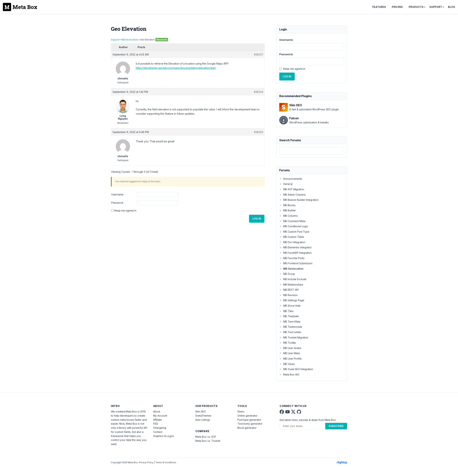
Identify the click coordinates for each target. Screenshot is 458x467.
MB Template (291, 316)
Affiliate (157, 419)
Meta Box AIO (291, 374)
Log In (256, 218)
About (156, 411)
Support (435, 6)
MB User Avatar (292, 348)
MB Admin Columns (294, 194)
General (288, 183)
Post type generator (249, 419)
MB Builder (289, 210)
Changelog (159, 427)
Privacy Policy (146, 462)
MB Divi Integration (294, 242)
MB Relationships (293, 284)
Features (379, 6)
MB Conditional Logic (295, 226)
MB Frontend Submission (297, 263)
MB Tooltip (289, 342)
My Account (160, 415)
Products (416, 6)
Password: (117, 202)
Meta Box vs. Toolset (207, 440)
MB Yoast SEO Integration (298, 369)
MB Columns (290, 215)
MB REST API (291, 289)
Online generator (247, 415)
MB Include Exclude (294, 279)
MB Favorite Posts (293, 258)
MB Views (289, 363)
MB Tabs (288, 311)
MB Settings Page (293, 300)
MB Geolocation (129, 39)
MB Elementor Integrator (297, 247)
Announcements (292, 178)
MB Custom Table (293, 236)
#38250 (258, 132)
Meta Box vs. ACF (205, 436)
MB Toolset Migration (295, 337)
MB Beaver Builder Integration (300, 199)
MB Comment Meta (294, 221)
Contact (157, 431)
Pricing (397, 6)
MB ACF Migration (293, 189)
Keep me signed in (125, 210)
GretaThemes (203, 415)
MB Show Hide (292, 305)
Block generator (247, 427)
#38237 (258, 54)
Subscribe (336, 425)
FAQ (155, 423)
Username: (117, 194)
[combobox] (311, 151)
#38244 (258, 91)
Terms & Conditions (165, 462)
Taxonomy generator (249, 423)
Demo (240, 411)
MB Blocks (289, 205)
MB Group (289, 273)
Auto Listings (202, 419)
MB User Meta (291, 353)
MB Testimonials (292, 326)
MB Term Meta (291, 321)
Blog (451, 6)
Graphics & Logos (163, 435)
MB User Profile (292, 358)
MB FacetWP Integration (297, 252)
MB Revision (290, 295)
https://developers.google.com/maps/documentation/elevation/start (176, 67)
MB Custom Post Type (296, 231)
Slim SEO (200, 411)
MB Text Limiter (292, 332)
